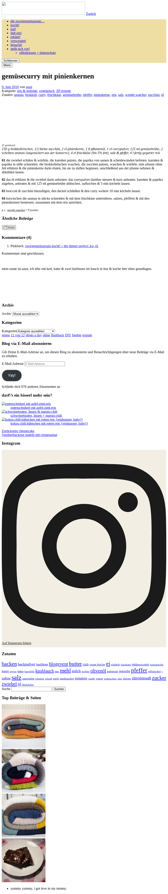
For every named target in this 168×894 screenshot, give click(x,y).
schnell (48, 678)
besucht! (16, 45)
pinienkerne (102, 95)
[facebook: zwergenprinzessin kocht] (84, 297)
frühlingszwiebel (140, 664)
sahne (6, 678)
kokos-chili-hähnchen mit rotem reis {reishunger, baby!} (49, 423)
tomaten (81, 678)
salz (120, 95)
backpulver (26, 664)
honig (5, 671)
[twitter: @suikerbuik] (33, 284)
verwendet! (18, 41)
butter (75, 664)
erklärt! (15, 37)
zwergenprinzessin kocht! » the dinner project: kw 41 (61, 246)
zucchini (153, 95)
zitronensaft (141, 678)
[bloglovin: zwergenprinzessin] (134, 297)
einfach (115, 664)
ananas (18, 95)
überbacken (28, 684)
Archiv (6, 314)
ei (108, 663)
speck (56, 678)
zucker (159, 678)
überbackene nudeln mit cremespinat (29, 435)
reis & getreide (27, 91)
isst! (13, 29)
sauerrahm (28, 678)
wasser (99, 678)
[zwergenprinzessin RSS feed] (84, 284)
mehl (65, 670)
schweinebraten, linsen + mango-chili (36, 415)
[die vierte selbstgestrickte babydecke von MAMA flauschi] (24, 747)
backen (9, 664)
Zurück (91, 14)
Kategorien (9, 331)
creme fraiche (97, 664)
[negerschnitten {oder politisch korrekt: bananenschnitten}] (24, 881)
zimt (119, 678)
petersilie (124, 671)
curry (42, 95)
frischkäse (54, 95)
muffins (85, 671)
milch (76, 671)
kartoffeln (29, 671)
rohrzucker (154, 671)
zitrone (127, 678)
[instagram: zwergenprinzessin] (33, 297)
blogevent (58, 664)
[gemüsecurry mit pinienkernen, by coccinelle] (28, 141)
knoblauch (44, 670)
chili (86, 664)
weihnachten (110, 679)
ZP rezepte (63, 91)
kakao (21, 671)
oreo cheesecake (18, 431)
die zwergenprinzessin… (27, 21)
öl (162, 95)
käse (57, 671)
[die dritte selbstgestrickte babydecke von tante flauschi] (24, 791)
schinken (39, 679)
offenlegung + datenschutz (37, 53)
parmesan (112, 671)
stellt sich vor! (20, 49)
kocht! (14, 25)
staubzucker (67, 678)
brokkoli (31, 95)
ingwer (13, 671)
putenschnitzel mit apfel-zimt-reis (33, 408)
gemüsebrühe (72, 95)
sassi (29, 87)
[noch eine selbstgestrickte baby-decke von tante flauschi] (24, 836)
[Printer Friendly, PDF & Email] (9, 229)
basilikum (42, 664)
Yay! (12, 375)
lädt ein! (16, 33)
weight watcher (135, 95)
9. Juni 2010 (10, 87)
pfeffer (87, 95)
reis (114, 95)
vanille (91, 678)
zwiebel (9, 683)
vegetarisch (46, 91)
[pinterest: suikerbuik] (134, 284)
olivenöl (98, 670)
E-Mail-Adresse (13, 363)
